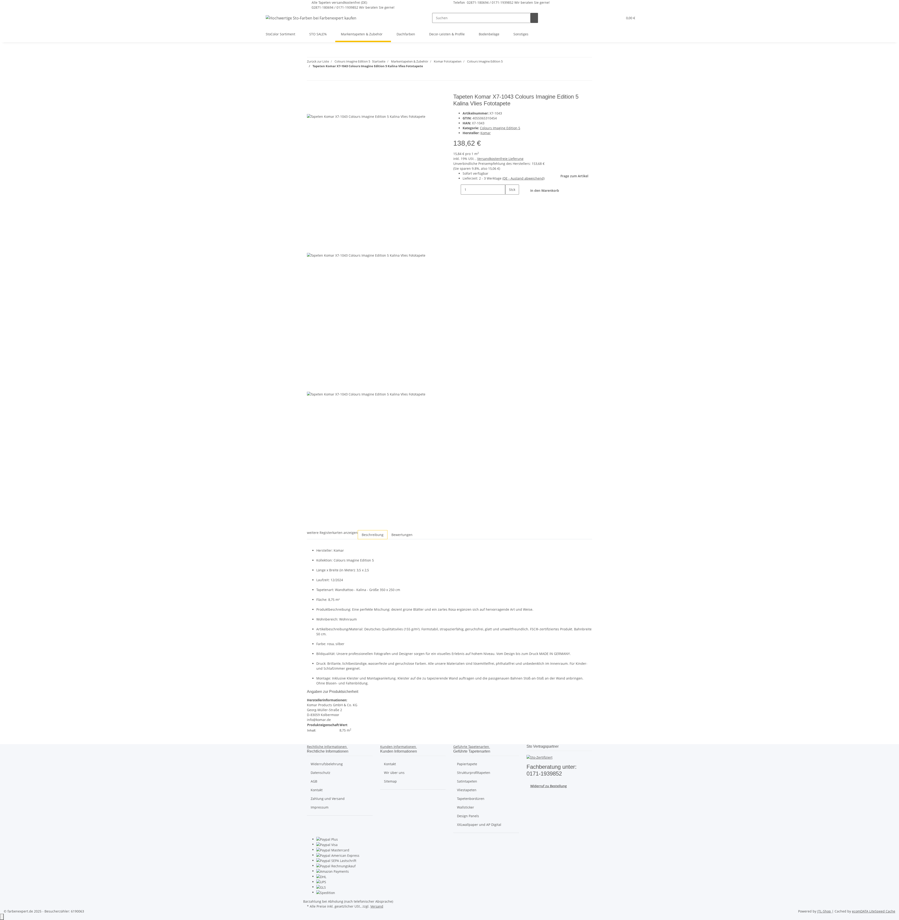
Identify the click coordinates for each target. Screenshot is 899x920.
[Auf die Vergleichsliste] (310, 108)
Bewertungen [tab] (402, 534)
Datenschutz (320, 772)
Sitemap (390, 781)
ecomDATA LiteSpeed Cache (873, 911)
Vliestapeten (466, 790)
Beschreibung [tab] (372, 534)
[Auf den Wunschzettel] (319, 108)
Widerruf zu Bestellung (548, 786)
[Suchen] (534, 18)
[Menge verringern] (457, 190)
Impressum (319, 807)
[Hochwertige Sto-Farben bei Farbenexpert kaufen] (311, 18)
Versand (376, 906)
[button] (610, 18)
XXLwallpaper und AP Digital (479, 824)
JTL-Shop (824, 911)
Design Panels (468, 816)
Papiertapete (467, 764)
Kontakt (317, 790)
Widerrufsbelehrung (327, 764)
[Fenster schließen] (310, 98)
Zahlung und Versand (328, 798)
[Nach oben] (2, 917)
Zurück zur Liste (318, 61)
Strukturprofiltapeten (473, 772)
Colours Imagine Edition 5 (500, 128)
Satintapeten (467, 781)
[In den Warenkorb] (310, 90)
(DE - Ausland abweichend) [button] (523, 178)
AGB (314, 781)
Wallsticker (465, 807)
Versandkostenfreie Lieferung (500, 158)
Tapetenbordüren (470, 798)
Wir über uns (394, 772)
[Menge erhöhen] (509, 200)
